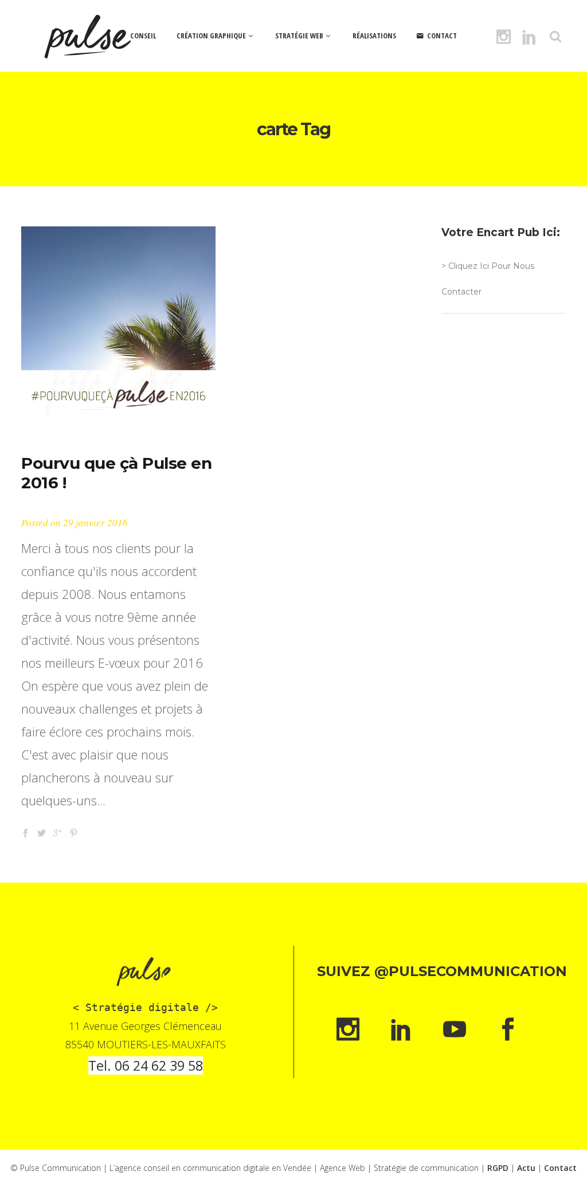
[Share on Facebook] (25, 831)
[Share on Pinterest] (73, 831)
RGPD (497, 1167)
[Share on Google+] (57, 831)
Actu (526, 1167)
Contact (560, 1167)
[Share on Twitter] (41, 831)
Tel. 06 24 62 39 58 (145, 1065)
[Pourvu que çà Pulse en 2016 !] (118, 323)
